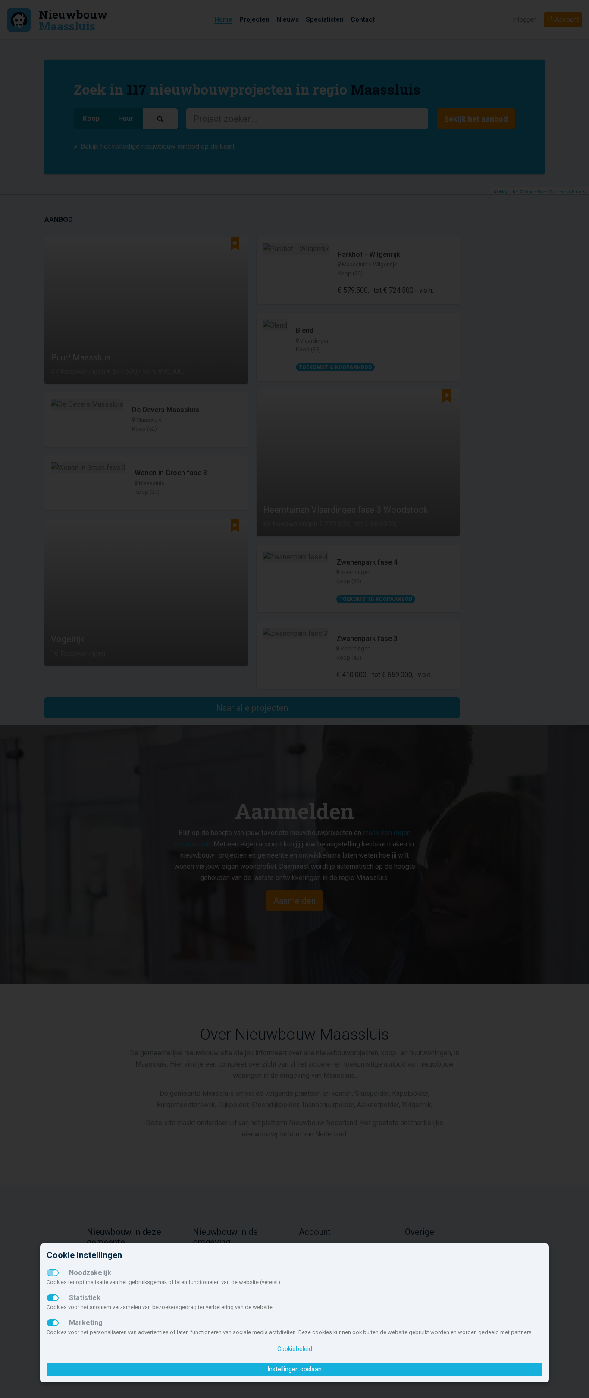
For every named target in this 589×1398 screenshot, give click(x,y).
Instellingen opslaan (295, 1369)
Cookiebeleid (294, 1348)
